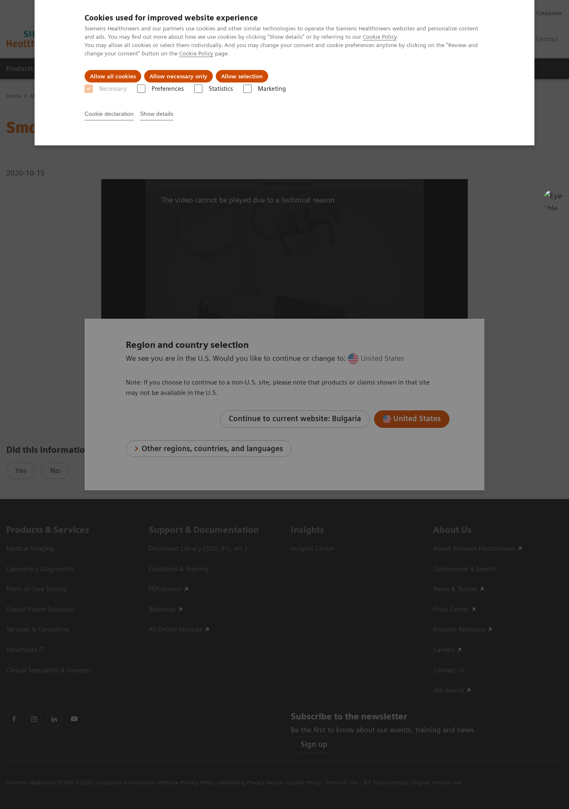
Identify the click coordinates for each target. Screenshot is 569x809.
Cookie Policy (380, 36)
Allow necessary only (178, 76)
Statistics (221, 88)
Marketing (272, 88)
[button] (553, 200)
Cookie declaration (109, 113)
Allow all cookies (113, 76)
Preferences (168, 88)
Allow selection (242, 76)
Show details (156, 113)
